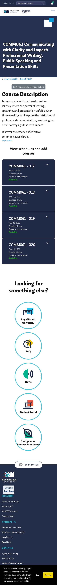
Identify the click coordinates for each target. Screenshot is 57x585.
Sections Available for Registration (28, 87)
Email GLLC (7, 537)
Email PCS (6, 542)
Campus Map (7, 516)
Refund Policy (8, 558)
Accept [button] (48, 575)
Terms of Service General (13, 563)
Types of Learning (10, 553)
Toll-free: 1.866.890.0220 (13, 532)
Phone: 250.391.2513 (11, 527)
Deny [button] (38, 575)
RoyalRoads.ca (7, 3)
